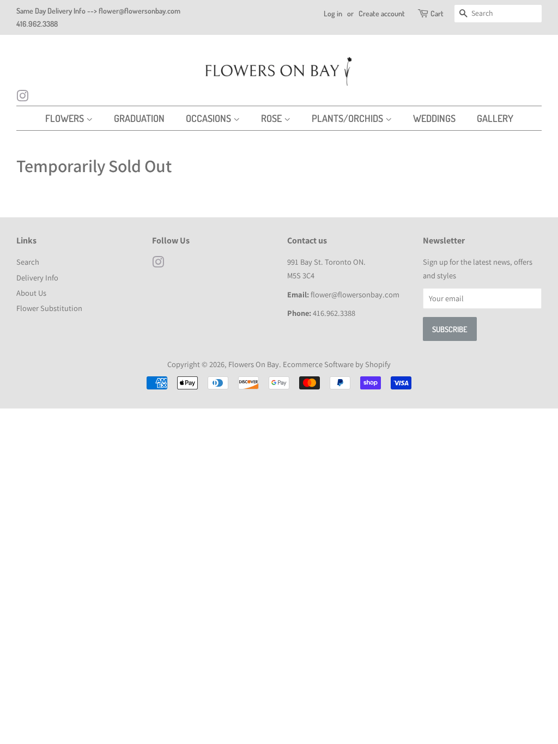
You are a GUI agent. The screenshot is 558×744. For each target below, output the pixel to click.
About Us (31, 293)
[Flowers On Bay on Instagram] (22, 97)
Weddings (434, 118)
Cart (437, 13)
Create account (382, 13)
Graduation (139, 118)
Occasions (209, 118)
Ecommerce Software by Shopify (337, 364)
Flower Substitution (49, 308)
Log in (333, 13)
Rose (272, 118)
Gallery (495, 118)
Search (27, 262)
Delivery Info (37, 277)
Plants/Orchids (348, 118)
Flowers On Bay (253, 364)
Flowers (65, 118)
